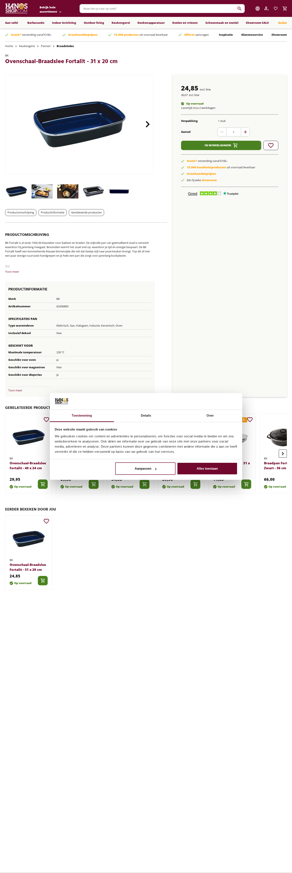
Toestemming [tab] (82, 415)
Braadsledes (65, 46)
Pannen (46, 46)
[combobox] (162, 8)
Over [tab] (210, 415)
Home (9, 46)
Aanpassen (143, 468)
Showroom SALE (257, 23)
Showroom (279, 35)
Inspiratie (226, 35)
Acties (282, 23)
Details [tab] (146, 415)
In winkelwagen (218, 145)
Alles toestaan (207, 468)
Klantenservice (252, 35)
